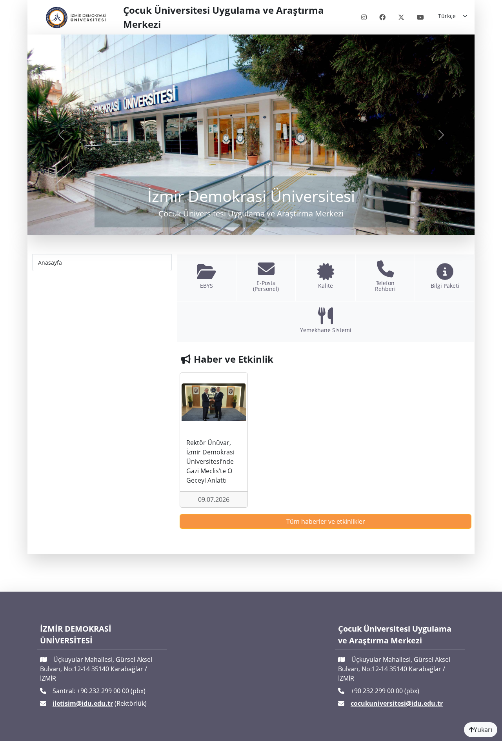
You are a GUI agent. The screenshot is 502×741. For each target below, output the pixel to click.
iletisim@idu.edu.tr (83, 703)
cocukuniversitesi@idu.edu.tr (397, 703)
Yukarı (483, 729)
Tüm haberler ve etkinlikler (325, 521)
